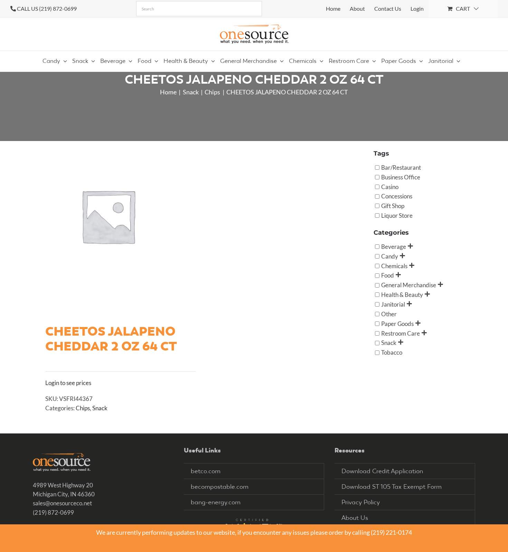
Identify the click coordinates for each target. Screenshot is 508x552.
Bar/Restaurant (401, 167)
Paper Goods (397, 323)
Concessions (396, 196)
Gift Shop (392, 205)
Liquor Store (397, 215)
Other (389, 313)
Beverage (393, 246)
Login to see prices (68, 382)
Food (387, 275)
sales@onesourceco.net (62, 503)
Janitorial (393, 304)
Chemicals (394, 265)
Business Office (400, 176)
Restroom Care (400, 333)
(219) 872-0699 (53, 512)
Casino (389, 186)
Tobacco (391, 352)
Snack (99, 408)
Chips (83, 408)
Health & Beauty (402, 294)
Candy (389, 256)
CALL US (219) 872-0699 (47, 8)
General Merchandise (408, 285)
